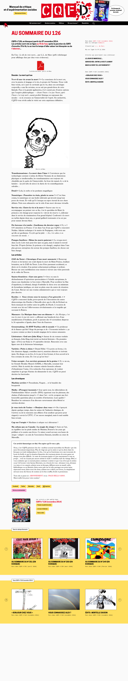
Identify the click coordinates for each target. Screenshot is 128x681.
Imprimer (47, 486)
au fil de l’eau (42, 44)
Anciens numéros (50, 23)
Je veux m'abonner (42, 509)
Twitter (23, 486)
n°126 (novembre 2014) (49, 502)
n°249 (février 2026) (102, 566)
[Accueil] (65, 10)
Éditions (61, 23)
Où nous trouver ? (73, 23)
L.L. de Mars (99, 46)
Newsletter (85, 23)
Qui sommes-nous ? (35, 23)
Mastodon (31, 486)
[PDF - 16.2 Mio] (41, 65)
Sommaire (101, 43)
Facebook (15, 486)
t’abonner (16, 49)
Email (38, 486)
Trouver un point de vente (44, 505)
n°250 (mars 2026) (64, 566)
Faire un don (40, 512)
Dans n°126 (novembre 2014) (23, 580)
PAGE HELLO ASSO (56, 476)
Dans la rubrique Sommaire (20, 529)
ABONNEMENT (36, 476)
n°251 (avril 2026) (28, 566)
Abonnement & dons (20, 13)
